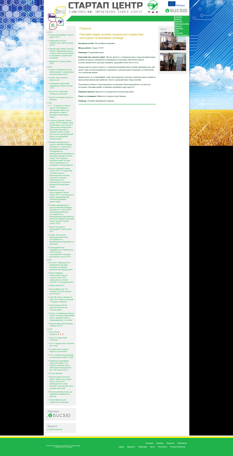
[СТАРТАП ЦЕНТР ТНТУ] (56, 29)
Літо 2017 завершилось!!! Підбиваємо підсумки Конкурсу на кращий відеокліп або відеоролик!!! (61, 266)
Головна (178, 17)
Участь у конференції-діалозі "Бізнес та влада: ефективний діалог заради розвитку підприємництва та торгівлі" (62, 316)
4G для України (56, 373)
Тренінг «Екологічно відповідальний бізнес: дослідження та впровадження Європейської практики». (62, 239)
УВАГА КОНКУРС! (57, 286)
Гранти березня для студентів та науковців (59, 401)
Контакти (178, 33)
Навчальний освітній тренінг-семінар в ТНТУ (62, 325)
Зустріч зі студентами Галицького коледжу (59, 92)
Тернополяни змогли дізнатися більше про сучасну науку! (58, 307)
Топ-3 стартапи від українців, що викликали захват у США (62, 356)
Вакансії (178, 26)
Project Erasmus (181, 35)
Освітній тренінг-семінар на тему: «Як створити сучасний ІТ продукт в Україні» (61, 299)
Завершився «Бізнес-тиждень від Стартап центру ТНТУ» (61, 43)
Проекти (178, 21)
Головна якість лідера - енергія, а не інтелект (59, 350)
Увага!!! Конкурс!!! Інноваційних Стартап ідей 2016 (60, 229)
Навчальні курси (181, 24)
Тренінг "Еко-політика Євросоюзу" (58, 79)
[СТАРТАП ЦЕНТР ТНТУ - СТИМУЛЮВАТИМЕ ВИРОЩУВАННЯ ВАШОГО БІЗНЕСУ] (106, 12)
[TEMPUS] (176, 6)
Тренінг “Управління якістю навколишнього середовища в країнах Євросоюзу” (62, 72)
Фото (176, 31)
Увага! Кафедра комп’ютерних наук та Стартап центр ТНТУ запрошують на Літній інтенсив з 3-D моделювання (61, 277)
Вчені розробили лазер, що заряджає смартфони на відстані (61, 394)
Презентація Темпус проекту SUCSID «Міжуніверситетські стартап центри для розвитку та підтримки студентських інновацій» (62, 53)
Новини (177, 19)
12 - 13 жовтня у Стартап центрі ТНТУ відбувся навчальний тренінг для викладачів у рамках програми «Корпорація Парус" (60, 111)
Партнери (178, 28)
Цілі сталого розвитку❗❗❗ (57, 333)
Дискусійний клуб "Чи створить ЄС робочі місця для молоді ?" (60, 291)
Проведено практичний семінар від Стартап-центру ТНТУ (61, 85)
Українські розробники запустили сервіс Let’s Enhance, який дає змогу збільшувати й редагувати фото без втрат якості (60, 365)
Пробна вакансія (55, 429)
